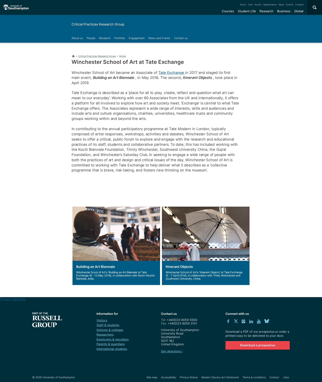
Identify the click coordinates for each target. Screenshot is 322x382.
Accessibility (168, 377)
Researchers (105, 334)
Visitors (102, 320)
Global (298, 11)
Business (284, 11)
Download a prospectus (257, 345)
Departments (270, 4)
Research (266, 11)
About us (77, 38)
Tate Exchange (171, 72)
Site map (151, 377)
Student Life (247, 11)
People (91, 38)
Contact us (181, 38)
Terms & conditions (254, 377)
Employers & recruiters (113, 339)
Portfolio (119, 38)
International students (112, 349)
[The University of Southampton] (16, 7)
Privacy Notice (189, 377)
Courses (228, 11)
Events (289, 4)
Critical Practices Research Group (98, 24)
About (243, 4)
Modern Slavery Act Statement (220, 377)
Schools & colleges (110, 330)
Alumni (257, 4)
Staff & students (108, 325)
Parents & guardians (111, 344)
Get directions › (172, 351)
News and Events (159, 38)
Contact (299, 4)
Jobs (286, 377)
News (281, 4)
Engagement (137, 38)
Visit (250, 4)
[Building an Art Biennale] (116, 246)
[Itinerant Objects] (206, 246)
